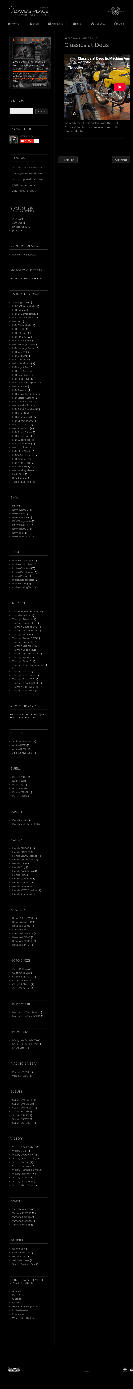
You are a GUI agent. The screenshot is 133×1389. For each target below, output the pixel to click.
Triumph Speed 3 (22, 649)
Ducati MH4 (19, 820)
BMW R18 (17, 532)
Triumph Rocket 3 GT (24, 638)
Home (15, 23)
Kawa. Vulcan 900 (22, 921)
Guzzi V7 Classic (21, 984)
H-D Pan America (22, 370)
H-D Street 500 (21, 424)
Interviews (18, 1314)
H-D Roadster (20, 386)
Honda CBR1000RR (23, 859)
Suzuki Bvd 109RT (22, 1099)
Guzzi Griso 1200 (21, 972)
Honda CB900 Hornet (24, 855)
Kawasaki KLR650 (22, 929)
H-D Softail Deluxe (23, 401)
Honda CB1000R (22, 848)
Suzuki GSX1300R (22, 1122)
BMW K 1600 (19, 513)
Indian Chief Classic (23, 564)
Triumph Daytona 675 (24, 626)
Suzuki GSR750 (21, 1118)
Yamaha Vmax (20, 1224)
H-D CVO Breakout (23, 313)
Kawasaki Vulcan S (23, 933)
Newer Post (67, 159)
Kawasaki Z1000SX (23, 940)
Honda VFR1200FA (23, 886)
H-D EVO (17, 321)
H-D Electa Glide (22, 325)
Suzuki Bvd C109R (22, 1103)
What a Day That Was (24, 1317)
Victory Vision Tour (22, 1185)
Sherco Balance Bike (24, 1263)
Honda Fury (19, 867)
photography (19, 226)
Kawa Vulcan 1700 (22, 917)
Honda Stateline (21, 878)
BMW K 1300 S (20, 509)
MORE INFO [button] (39, 85)
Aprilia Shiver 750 (22, 752)
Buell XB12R (19, 788)
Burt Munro (18, 1294)
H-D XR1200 (19, 466)
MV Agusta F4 (20, 1047)
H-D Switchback (21, 443)
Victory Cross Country (24, 1158)
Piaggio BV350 (20, 1071)
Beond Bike (19, 1248)
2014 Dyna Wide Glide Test (27, 173)
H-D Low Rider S (21, 363)
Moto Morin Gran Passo (25, 1012)
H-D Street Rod (21, 435)
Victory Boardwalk (22, 1154)
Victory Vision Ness (23, 1181)
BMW (15, 505)
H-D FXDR (18, 328)
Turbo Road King (22, 481)
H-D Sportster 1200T (23, 420)
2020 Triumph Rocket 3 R (26, 184)
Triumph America (22, 619)
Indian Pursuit (20, 575)
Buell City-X (19, 784)
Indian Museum (21, 1310)
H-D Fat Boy (19, 336)
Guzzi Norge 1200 (22, 976)
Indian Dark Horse (22, 572)
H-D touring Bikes (22, 470)
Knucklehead (20, 477)
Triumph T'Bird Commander (28, 664)
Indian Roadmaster (23, 579)
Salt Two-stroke (21, 1260)
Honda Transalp (21, 882)
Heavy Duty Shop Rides (25, 1306)
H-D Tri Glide (19, 447)
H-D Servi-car (20, 390)
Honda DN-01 (20, 863)
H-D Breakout (20, 309)
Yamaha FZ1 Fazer (22, 1216)
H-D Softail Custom (23, 397)
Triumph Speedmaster (25, 653)
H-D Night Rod (21, 367)
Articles (16, 1291)
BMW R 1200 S (20, 528)
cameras (17, 222)
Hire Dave (57, 23)
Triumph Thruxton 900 (25, 682)
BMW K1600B (20, 517)
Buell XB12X (19, 795)
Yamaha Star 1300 (22, 1220)
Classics (16, 1298)
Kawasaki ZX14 (20, 944)
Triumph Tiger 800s (23, 690)
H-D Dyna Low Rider (24, 317)
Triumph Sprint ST (22, 657)
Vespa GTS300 (20, 1075)
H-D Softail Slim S (22, 405)
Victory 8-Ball (20, 1150)
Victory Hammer (22, 1165)
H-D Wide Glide (21, 462)
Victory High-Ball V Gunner (27, 179)
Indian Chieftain (21, 568)
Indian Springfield (23, 587)
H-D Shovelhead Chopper (27, 393)
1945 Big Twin (20, 302)
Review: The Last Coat (24, 254)
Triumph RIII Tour (22, 634)
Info (78, 23)
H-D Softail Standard (24, 409)
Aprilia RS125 (19, 745)
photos (16, 230)
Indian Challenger (22, 560)
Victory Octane (20, 1177)
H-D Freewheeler (22, 340)
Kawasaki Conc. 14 (22, 925)
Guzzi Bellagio (20, 968)
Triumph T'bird (21, 671)
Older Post (121, 159)
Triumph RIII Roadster (24, 630)
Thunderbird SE (21, 615)
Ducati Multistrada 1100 (25, 823)
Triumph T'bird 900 (23, 679)
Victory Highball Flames (26, 1169)
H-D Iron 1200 (20, 351)
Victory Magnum (22, 1173)
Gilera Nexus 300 (22, 1252)
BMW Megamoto (22, 521)
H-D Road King (21, 378)
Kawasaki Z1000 (21, 937)
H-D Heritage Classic (24, 344)
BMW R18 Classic (22, 536)
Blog (35, 23)
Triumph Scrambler (23, 645)
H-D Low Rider (20, 359)
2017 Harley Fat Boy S (24, 190)
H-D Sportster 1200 (23, 416)
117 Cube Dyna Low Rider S (27, 167)
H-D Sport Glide (21, 412)
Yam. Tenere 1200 (22, 1209)
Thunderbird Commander (27, 611)
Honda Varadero (21, 893)
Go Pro (16, 218)
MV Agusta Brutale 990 (25, 1043)
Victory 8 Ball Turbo (23, 1146)
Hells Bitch (18, 474)
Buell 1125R (18, 780)
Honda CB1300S (21, 851)
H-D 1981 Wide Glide (24, 306)
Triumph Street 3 (22, 661)
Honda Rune (19, 874)
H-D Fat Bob (19, 332)
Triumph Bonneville (24, 622)
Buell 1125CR (19, 776)
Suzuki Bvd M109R (23, 1107)
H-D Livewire (20, 355)
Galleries (99, 23)
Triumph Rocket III (23, 641)
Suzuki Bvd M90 (21, 1111)
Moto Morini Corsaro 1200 (26, 1015)
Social (121, 23)
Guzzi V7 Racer (21, 987)
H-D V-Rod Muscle (22, 455)
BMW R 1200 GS (21, 524)
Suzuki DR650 (20, 1115)
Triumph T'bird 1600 (24, 675)
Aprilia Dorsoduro (22, 741)
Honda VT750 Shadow (25, 890)
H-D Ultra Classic (22, 451)
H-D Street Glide (21, 432)
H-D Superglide (21, 439)
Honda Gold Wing (22, 870)
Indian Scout (19, 583)
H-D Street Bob (21, 428)
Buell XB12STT (20, 792)
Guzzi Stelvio (19, 980)
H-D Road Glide (21, 374)
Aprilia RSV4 (19, 748)
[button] (125, 1370)
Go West (16, 1302)
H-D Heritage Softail (24, 348)
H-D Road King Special (25, 382)
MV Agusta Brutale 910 (25, 1040)
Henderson (18, 1256)
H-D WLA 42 (19, 458)
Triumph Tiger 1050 (23, 686)
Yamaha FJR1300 (22, 1212)
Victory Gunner (21, 1162)
